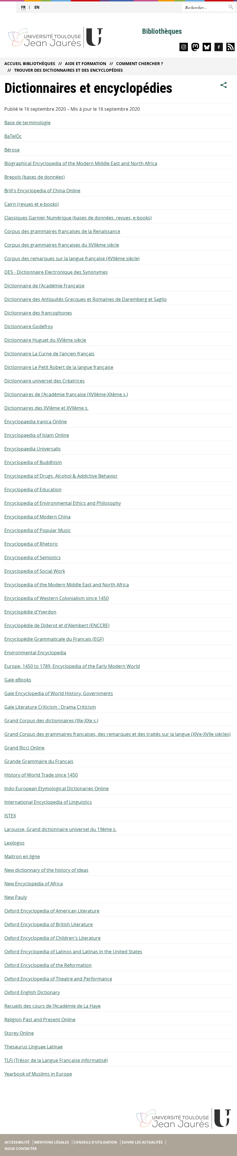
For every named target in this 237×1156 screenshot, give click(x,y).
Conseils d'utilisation (95, 1142)
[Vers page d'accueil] (71, 36)
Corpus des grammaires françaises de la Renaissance (62, 231)
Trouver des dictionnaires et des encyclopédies (68, 70)
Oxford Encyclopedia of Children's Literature (52, 938)
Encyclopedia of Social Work (34, 571)
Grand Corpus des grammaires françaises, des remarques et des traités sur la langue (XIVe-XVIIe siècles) (117, 734)
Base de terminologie (27, 122)
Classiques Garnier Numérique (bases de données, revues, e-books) (78, 218)
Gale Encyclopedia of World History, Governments (58, 693)
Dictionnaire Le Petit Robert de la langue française (58, 367)
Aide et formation (85, 63)
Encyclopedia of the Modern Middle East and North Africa (66, 584)
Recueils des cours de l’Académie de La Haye (52, 1006)
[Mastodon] (195, 48)
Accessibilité (17, 1142)
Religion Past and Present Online (39, 1019)
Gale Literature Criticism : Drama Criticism (50, 707)
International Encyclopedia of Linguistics (48, 802)
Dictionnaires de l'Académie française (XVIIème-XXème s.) (66, 394)
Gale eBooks (17, 680)
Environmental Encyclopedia (35, 652)
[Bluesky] (207, 48)
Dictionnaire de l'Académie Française (44, 285)
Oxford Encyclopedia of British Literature (48, 924)
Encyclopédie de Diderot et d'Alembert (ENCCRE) (57, 625)
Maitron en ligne (22, 856)
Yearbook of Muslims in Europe (38, 1074)
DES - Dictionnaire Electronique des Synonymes (56, 272)
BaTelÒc (13, 136)
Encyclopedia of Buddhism (33, 462)
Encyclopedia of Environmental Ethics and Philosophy (62, 503)
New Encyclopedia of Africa (33, 883)
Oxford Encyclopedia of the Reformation (48, 965)
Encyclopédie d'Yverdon (30, 612)
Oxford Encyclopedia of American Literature (51, 911)
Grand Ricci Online (24, 748)
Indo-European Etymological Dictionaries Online (56, 788)
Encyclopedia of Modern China (37, 517)
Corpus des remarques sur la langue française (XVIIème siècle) (72, 258)
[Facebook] (218, 48)
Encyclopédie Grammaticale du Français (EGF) (54, 639)
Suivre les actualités (142, 1142)
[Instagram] (183, 48)
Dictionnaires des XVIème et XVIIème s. (46, 408)
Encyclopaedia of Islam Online (36, 435)
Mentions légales (51, 1142)
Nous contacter (21, 1148)
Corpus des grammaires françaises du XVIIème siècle (61, 245)
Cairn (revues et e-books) (31, 204)
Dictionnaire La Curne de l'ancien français (49, 353)
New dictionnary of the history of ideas (46, 870)
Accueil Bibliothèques (29, 63)
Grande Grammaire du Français (38, 761)
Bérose (12, 150)
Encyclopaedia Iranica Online (35, 421)
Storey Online (19, 1033)
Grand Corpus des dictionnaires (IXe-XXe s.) (51, 720)
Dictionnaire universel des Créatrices (44, 381)
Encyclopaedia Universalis (32, 449)
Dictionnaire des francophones (38, 313)
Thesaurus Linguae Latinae (33, 1047)
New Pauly (15, 897)
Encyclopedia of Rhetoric (31, 544)
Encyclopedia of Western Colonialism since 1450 (56, 598)
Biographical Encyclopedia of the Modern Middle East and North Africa (80, 163)
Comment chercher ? (139, 63)
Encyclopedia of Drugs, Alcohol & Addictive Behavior (61, 476)
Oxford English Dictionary (32, 992)
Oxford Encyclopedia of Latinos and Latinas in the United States (73, 951)
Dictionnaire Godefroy (28, 326)
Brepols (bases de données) (34, 177)
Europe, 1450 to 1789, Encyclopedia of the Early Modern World (72, 666)
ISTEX (10, 815)
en (37, 7)
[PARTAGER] (224, 85)
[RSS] (230, 48)
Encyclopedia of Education (33, 489)
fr (23, 7)
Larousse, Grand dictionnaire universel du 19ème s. (60, 829)
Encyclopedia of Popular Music (37, 530)
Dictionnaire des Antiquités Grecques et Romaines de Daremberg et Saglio (85, 299)
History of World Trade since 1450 (41, 775)
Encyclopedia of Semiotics (32, 557)
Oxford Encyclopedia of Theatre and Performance (58, 979)
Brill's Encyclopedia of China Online (42, 190)
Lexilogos (14, 843)
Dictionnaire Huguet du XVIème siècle (45, 340)
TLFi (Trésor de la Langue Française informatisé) (56, 1060)
